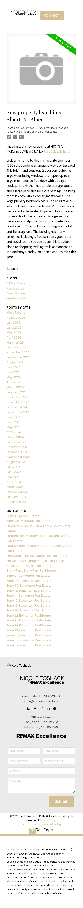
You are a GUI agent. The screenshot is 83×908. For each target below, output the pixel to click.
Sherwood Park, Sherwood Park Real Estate (37, 556)
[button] (52, 15)
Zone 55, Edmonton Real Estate (29, 640)
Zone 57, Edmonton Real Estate (29, 645)
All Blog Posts (16, 283)
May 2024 (14, 427)
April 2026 (14, 337)
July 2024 (14, 417)
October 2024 (17, 407)
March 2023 (15, 487)
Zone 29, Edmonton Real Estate (29, 630)
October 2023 (17, 452)
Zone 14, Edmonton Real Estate (29, 595)
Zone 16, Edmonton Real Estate (28, 606)
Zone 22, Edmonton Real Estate (29, 615)
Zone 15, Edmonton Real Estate (28, 600)
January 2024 (16, 442)
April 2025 (14, 382)
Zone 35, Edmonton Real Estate (29, 635)
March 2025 (15, 387)
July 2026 (13, 322)
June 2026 (14, 327)
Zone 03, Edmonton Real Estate (29, 581)
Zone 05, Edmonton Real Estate (29, 585)
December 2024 (18, 397)
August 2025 (16, 362)
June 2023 (14, 472)
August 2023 (16, 462)
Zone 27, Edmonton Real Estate (29, 620)
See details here (58, 152)
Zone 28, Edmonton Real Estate (29, 625)
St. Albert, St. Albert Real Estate (38, 131)
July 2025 (13, 367)
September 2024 (19, 412)
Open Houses (16, 293)
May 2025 (14, 377)
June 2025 (14, 372)
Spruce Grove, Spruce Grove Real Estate (35, 561)
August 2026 (16, 318)
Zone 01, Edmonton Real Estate (29, 576)
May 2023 (14, 477)
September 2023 (18, 457)
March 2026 (15, 342)
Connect (52, 15)
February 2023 (17, 492)
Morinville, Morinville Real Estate (29, 521)
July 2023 (13, 467)
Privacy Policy (47, 820)
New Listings (15, 288)
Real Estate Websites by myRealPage (41, 824)
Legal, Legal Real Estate (23, 516)
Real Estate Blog (18, 298)
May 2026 (14, 332)
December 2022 (18, 502)
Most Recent (16, 313)
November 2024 (18, 402)
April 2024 (14, 432)
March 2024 (15, 437)
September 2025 (19, 357)
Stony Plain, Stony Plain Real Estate (31, 571)
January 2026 (16, 347)
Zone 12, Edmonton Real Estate (28, 591)
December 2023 (18, 447)
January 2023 (16, 497)
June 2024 (14, 422)
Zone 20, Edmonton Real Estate (29, 610)
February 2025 (17, 392)
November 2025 (18, 352)
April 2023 (14, 482)
